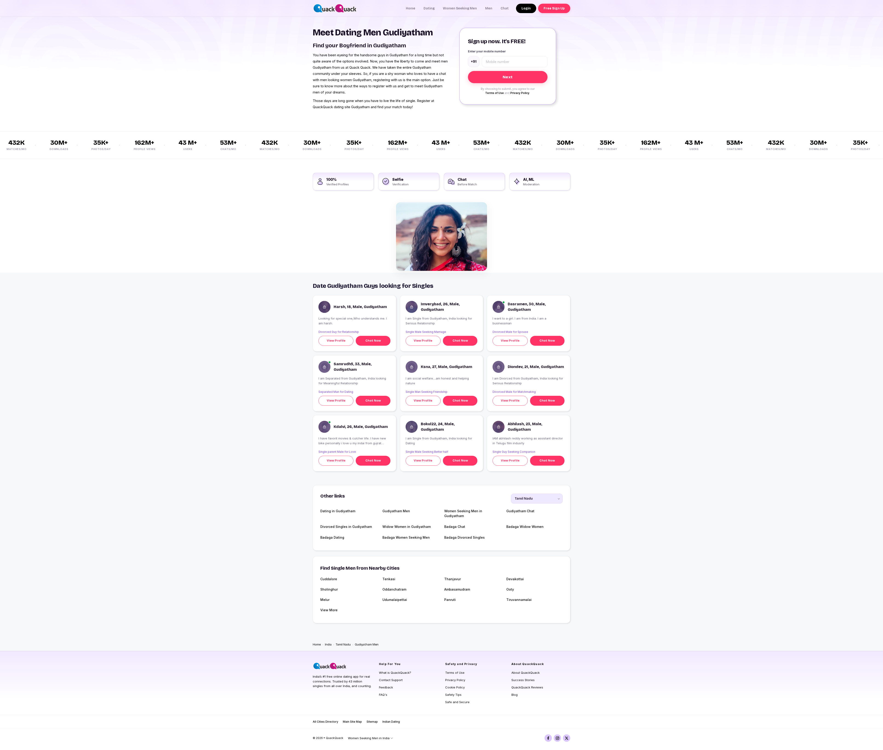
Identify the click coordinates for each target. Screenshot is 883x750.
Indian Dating (391, 721)
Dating (429, 8)
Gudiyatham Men (396, 511)
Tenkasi (388, 579)
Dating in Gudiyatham (337, 511)
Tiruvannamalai (519, 600)
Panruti (450, 600)
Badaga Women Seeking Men (406, 537)
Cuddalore (328, 579)
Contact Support (391, 680)
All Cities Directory (325, 721)
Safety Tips (453, 694)
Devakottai (515, 579)
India (328, 644)
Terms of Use (494, 93)
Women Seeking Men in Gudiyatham (463, 513)
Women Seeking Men (460, 8)
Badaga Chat (454, 527)
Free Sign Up (554, 8)
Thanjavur (452, 579)
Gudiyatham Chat (520, 511)
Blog (514, 694)
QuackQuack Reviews (527, 687)
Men (488, 8)
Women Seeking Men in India (369, 738)
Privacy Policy (519, 93)
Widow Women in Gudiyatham (406, 527)
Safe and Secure (457, 702)
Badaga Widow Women (525, 527)
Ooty (510, 589)
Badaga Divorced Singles (464, 537)
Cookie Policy (455, 687)
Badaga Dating (332, 537)
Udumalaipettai (394, 600)
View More (329, 610)
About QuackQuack (525, 672)
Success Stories (523, 680)
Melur (325, 600)
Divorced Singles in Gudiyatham (346, 527)
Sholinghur (329, 589)
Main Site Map (352, 721)
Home (410, 8)
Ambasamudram (457, 589)
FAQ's (383, 694)
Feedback (386, 687)
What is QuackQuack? (395, 672)
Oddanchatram (394, 589)
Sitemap (372, 721)
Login (526, 8)
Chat (505, 8)
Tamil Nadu (343, 644)
